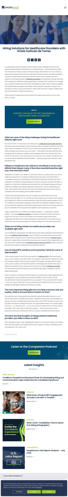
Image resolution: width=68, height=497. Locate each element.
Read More (6, 384)
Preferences (19, 491)
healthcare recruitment (33, 79)
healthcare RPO (43, 256)
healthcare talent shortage (20, 235)
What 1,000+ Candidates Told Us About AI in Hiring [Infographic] (45, 423)
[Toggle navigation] (65, 7)
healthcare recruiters (53, 266)
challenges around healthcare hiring (50, 144)
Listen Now (34, 353)
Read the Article (31, 401)
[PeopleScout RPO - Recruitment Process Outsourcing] (10, 7)
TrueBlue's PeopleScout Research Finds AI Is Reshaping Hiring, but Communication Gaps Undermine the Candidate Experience (33, 378)
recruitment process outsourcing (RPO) (38, 242)
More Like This (33, 369)
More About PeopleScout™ (14, 476)
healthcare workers (24, 214)
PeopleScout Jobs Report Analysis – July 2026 (46, 451)
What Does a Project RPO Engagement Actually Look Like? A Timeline (44, 396)
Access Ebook (34, 122)
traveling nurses (56, 238)
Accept (49, 491)
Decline (34, 491)
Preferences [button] (39, 487)
